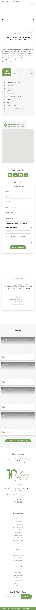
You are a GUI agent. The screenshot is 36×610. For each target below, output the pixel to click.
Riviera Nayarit (18, 538)
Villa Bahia (9, 365)
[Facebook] (15, 502)
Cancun (18, 519)
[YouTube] (21, 502)
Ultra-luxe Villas (18, 558)
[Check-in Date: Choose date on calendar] (31, 213)
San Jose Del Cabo (18, 540)
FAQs (18, 586)
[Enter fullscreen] (30, 30)
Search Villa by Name (18, 592)
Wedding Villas (18, 560)
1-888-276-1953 (18, 485)
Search (25, 596)
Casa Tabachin (10, 390)
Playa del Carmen (18, 527)
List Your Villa (18, 575)
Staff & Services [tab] (18, 73)
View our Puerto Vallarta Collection (18, 440)
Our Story (18, 572)
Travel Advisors (18, 580)
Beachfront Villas (18, 555)
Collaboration (18, 577)
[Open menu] (32, 3)
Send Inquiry (18, 247)
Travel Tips (18, 583)
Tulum (18, 543)
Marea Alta (9, 340)
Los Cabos (18, 521)
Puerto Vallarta (18, 529)
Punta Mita (18, 532)
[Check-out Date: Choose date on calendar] (31, 218)
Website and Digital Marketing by (18, 495)
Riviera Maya (18, 535)
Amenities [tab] (6, 73)
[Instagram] (18, 502)
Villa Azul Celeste (10, 415)
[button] (33, 19)
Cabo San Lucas (18, 524)
